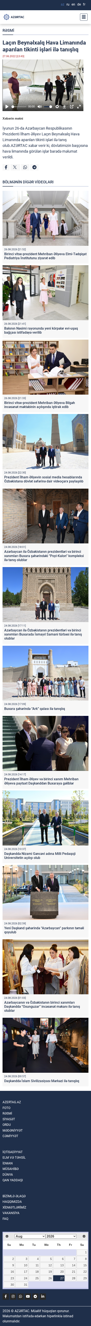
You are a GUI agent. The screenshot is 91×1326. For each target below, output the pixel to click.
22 (85, 1271)
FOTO (6, 1108)
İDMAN (8, 1163)
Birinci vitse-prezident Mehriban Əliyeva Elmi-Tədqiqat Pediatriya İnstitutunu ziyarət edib (45, 256)
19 (50, 1271)
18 (37, 1271)
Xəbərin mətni (13, 118)
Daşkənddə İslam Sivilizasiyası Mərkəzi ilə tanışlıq (41, 1081)
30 (12, 1284)
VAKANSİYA (11, 1213)
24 (25, 1278)
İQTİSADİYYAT (13, 1152)
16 (12, 1271)
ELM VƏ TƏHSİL (14, 1158)
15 (85, 1265)
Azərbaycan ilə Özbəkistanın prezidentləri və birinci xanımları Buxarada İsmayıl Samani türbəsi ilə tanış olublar (43, 634)
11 (37, 1265)
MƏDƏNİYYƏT (13, 1130)
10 (25, 1265)
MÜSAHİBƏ (11, 1169)
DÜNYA (8, 1175)
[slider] (18, 107)
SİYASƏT (9, 1119)
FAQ (5, 1219)
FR (84, 4)
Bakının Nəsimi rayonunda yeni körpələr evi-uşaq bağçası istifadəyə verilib (41, 330)
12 (50, 1265)
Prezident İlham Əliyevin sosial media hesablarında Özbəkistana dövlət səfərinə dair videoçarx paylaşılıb (43, 479)
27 (62, 1278)
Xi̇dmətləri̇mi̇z (14, 1207)
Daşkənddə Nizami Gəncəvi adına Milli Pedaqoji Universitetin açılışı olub (40, 856)
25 (37, 1278)
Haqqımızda (12, 1202)
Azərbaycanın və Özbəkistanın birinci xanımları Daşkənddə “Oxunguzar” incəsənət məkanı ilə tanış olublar (42, 1006)
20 (62, 1271)
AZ (62, 4)
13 (62, 1265)
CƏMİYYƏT (10, 1136)
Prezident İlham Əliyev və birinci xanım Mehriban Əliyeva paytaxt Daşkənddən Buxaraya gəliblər (41, 781)
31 (25, 1284)
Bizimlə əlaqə (14, 1196)
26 (50, 1278)
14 (73, 1265)
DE (79, 4)
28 (73, 1278)
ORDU (7, 1125)
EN (73, 4)
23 (12, 1278)
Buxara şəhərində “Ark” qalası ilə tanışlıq (34, 709)
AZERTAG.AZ (12, 1102)
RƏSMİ (8, 30)
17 (25, 1271)
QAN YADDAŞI (13, 1180)
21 (73, 1271)
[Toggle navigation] (82, 17)
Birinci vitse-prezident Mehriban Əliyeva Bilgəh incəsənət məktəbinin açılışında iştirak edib (39, 405)
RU (67, 4)
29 (85, 1278)
